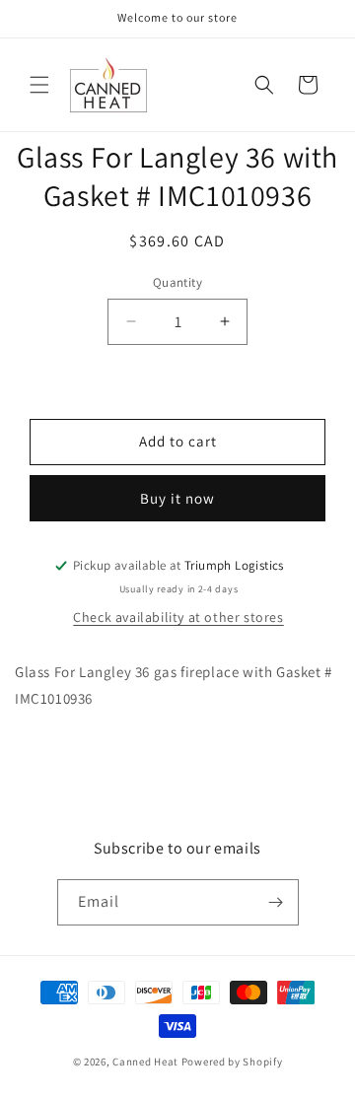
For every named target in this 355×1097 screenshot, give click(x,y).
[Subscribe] (276, 902)
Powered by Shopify (232, 1061)
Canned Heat (145, 1061)
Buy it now (177, 498)
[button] (39, 84)
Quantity (177, 282)
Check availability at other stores (178, 617)
